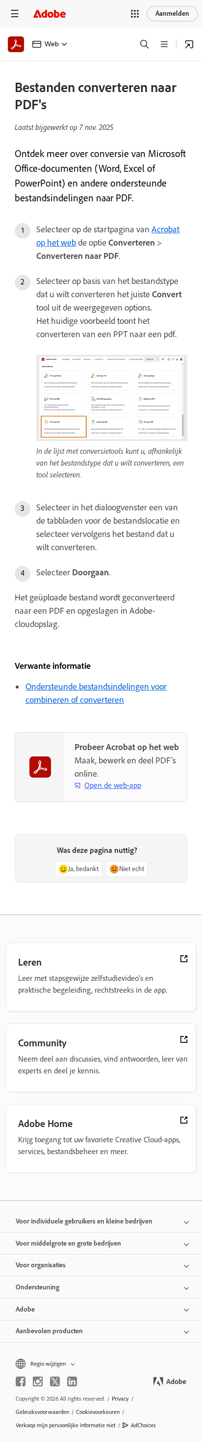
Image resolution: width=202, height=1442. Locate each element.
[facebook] (20, 1381)
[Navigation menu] (14, 13)
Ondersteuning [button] (37, 1287)
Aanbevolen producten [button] (49, 1331)
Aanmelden (172, 13)
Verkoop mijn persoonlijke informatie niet (66, 1425)
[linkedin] (72, 1381)
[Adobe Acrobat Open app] (189, 44)
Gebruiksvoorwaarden (42, 1412)
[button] (135, 14)
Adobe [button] (25, 1309)
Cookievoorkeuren (98, 1412)
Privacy (120, 1398)
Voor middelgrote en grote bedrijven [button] (68, 1243)
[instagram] (38, 1381)
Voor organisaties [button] (41, 1265)
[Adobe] (49, 13)
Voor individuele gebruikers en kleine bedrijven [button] (84, 1221)
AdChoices (143, 1425)
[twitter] (55, 1381)
